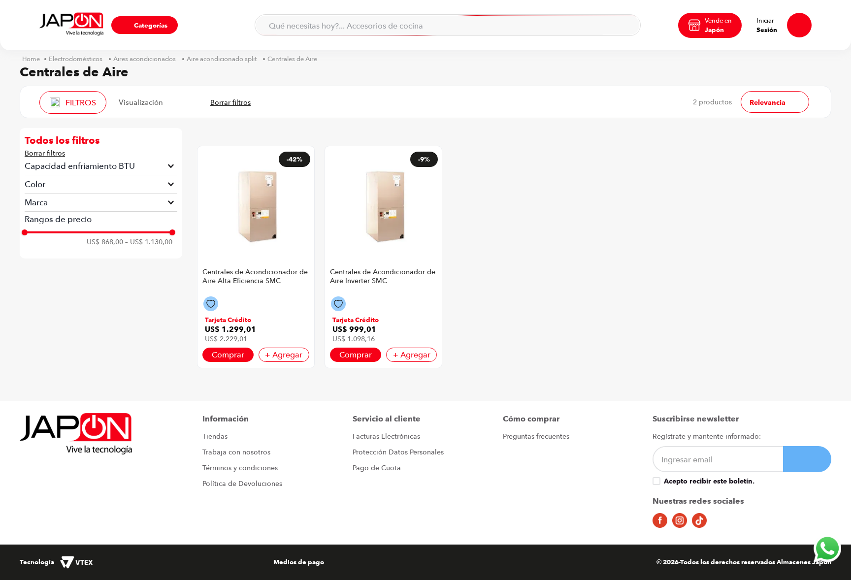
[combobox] (448, 25)
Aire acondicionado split (222, 59)
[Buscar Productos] (627, 25)
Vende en (718, 20)
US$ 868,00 (105, 242)
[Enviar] (807, 459)
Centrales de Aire (292, 59)
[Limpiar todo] (45, 153)
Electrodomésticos (75, 59)
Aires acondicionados (144, 59)
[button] (144, 25)
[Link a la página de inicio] (31, 59)
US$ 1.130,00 (148, 242)
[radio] (176, 102)
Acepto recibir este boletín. (709, 481)
